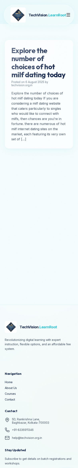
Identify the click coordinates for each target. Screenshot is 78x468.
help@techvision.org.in (27, 437)
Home (9, 382)
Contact (10, 399)
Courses (10, 393)
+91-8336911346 (23, 429)
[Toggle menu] (68, 15)
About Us (11, 388)
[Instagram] (20, 360)
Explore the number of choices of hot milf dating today (38, 62)
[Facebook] (9, 360)
